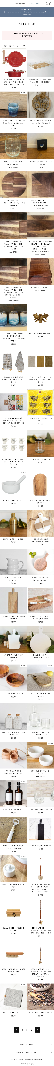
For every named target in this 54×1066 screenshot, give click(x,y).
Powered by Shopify (27, 1064)
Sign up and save (26, 1052)
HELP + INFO (26, 1044)
